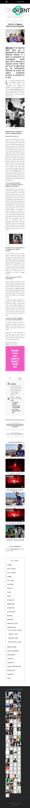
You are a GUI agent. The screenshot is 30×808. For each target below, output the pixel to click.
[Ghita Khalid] (7, 752)
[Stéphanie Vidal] (19, 760)
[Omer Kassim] (19, 752)
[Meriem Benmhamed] (19, 709)
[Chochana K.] (11, 768)
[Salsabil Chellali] (15, 748)
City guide (10, 580)
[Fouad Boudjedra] (11, 787)
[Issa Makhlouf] (7, 760)
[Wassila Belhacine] (11, 764)
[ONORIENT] (19, 776)
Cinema (9, 576)
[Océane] (7, 709)
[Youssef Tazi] (7, 733)
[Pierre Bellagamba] (19, 748)
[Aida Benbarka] (15, 733)
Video (9, 678)
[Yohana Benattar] (7, 721)
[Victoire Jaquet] (11, 760)
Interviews (11, 608)
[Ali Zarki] (15, 740)
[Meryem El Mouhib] (11, 791)
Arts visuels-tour (15, 630)
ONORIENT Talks (12, 623)
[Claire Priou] (11, 725)
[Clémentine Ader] (15, 725)
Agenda (9, 565)
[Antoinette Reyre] (15, 737)
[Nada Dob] (11, 729)
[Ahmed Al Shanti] (7, 729)
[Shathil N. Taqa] (15, 744)
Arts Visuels (11, 569)
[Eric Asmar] (7, 791)
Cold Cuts (17, 89)
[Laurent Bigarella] (15, 756)
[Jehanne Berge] (7, 713)
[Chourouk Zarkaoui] (15, 791)
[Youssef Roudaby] (7, 697)
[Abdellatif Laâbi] (15, 772)
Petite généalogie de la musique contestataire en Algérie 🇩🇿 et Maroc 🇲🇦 (15, 490)
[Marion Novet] (19, 713)
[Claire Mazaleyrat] (11, 776)
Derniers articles (20, 378)
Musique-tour (13, 638)
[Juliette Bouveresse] (7, 783)
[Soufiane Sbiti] (11, 697)
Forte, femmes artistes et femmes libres (16, 411)
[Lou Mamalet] (7, 705)
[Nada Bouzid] (19, 768)
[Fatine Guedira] (11, 772)
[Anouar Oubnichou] (11, 756)
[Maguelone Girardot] (11, 733)
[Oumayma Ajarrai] (7, 780)
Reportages (11, 670)
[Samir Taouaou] (15, 780)
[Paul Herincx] (19, 717)
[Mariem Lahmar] (7, 756)
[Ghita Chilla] (19, 694)
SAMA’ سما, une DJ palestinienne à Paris (15, 433)
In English (10, 600)
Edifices (10, 588)
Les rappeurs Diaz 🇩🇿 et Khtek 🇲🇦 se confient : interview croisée (15, 540)
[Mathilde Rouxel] (7, 717)
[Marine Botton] (7, 737)
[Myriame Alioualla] (7, 768)
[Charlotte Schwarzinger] (19, 721)
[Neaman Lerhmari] (19, 744)
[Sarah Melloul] (19, 697)
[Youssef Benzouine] (7, 740)
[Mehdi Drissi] (15, 694)
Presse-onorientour (14, 666)
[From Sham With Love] (11, 737)
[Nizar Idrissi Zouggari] (11, 694)
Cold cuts (9, 47)
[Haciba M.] (7, 744)
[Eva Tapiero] (15, 697)
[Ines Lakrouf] (11, 744)
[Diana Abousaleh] (15, 764)
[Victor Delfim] (11, 752)
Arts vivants (11, 573)
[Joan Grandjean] (15, 701)
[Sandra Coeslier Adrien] (19, 756)
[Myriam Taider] (19, 791)
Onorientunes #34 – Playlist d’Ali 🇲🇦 (15, 507)
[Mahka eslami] (19, 733)
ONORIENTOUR (11, 627)
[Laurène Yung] (7, 795)
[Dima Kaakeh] (11, 717)
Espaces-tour (13, 634)
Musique (10, 616)
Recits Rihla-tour (15, 642)
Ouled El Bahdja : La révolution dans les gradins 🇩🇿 (15, 473)
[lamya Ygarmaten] (19, 729)
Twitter (12, 397)
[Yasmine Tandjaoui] (11, 783)
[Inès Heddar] (15, 721)
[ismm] (7, 701)
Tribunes (10, 674)
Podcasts (10, 659)
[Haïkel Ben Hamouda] (7, 748)
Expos (9, 592)
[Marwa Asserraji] (11, 748)
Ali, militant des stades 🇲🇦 (15, 458)
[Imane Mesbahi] (7, 776)
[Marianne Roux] (19, 737)
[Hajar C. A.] (7, 694)
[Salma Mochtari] (15, 717)
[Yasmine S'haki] (15, 768)
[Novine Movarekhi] (15, 787)
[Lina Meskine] (11, 780)
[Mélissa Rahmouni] (15, 752)
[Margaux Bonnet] (15, 705)
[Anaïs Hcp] (11, 713)
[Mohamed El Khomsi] (19, 772)
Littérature (11, 612)
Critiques (10, 584)
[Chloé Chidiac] (19, 725)
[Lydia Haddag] (15, 709)
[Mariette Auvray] (15, 729)
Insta (7, 344)
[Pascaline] (19, 787)
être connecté (14, 549)
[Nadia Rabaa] (15, 776)
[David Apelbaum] (7, 772)
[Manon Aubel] (15, 713)
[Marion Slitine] (15, 760)
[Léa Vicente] (11, 705)
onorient (10, 619)
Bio (10, 378)
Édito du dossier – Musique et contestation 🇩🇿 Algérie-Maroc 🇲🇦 (15, 523)
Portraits (10, 662)
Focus (9, 596)
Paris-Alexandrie (13, 651)
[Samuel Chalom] (19, 701)
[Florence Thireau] (19, 705)
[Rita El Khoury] (11, 709)
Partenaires (11, 655)
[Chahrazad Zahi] (19, 740)
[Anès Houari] (19, 783)
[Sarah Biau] (7, 787)
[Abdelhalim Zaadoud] (11, 740)
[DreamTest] (11, 701)
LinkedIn (17, 397)
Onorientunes (12, 647)
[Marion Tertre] (15, 783)
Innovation (11, 604)
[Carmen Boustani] (7, 764)
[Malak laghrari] (7, 725)
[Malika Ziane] (11, 721)
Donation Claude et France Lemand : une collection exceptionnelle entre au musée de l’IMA (15, 424)
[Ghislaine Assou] (19, 764)
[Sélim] (19, 780)
